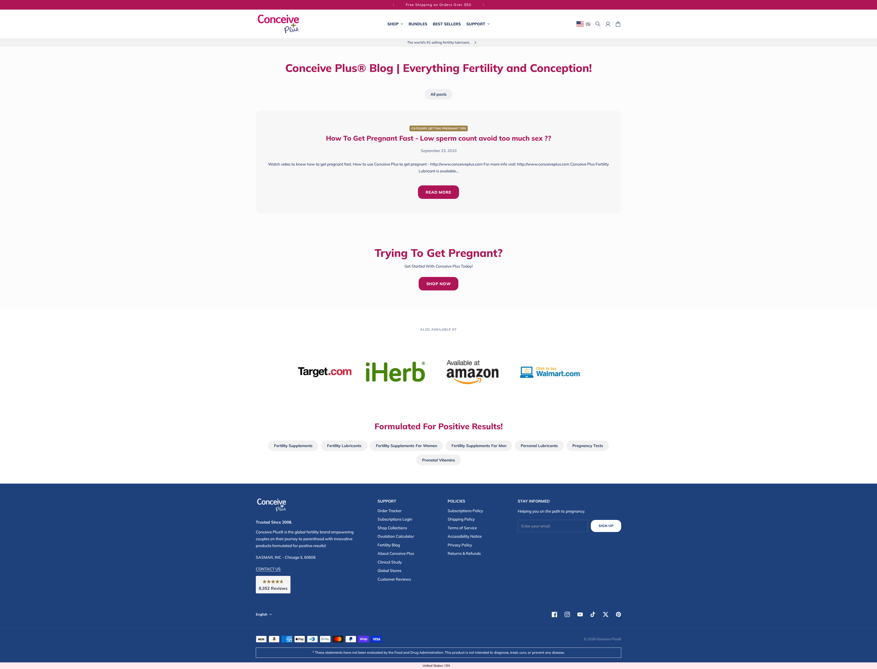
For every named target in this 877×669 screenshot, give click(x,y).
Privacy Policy (460, 545)
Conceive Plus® (609, 639)
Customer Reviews (394, 579)
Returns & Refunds (464, 553)
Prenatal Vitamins (438, 460)
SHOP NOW (438, 283)
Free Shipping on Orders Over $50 (438, 5)
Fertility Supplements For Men (479, 445)
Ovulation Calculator (396, 536)
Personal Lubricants (539, 445)
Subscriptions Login (395, 519)
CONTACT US (268, 568)
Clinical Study (390, 562)
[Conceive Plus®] (278, 24)
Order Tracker (390, 510)
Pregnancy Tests (587, 445)
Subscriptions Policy (465, 510)
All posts (439, 94)
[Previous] (393, 5)
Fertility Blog (389, 545)
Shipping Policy (461, 519)
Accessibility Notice (465, 536)
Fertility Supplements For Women (406, 445)
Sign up (606, 526)
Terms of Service (462, 527)
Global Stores (389, 570)
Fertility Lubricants (344, 445)
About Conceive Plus (396, 553)
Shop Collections (392, 527)
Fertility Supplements (293, 445)
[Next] (483, 5)
